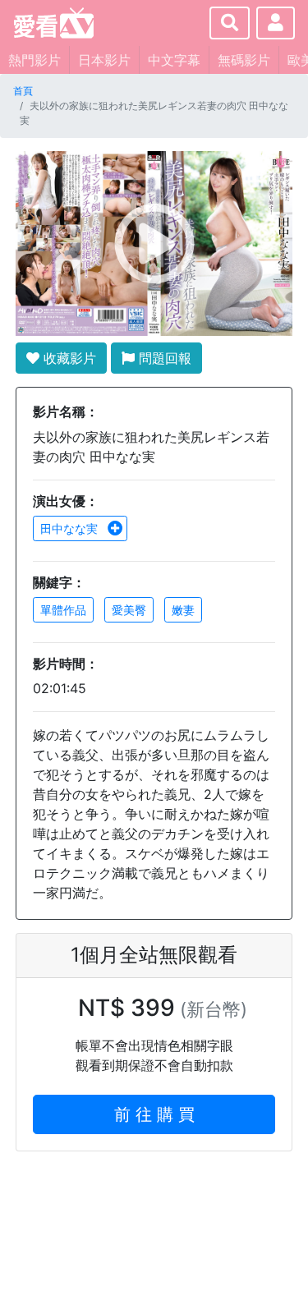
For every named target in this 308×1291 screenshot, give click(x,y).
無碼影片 (244, 60)
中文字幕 (174, 60)
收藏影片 (67, 358)
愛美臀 (129, 610)
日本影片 (104, 60)
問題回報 (163, 358)
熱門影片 (34, 60)
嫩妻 (183, 610)
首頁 (23, 91)
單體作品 (63, 610)
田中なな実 (70, 528)
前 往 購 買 (154, 1114)
